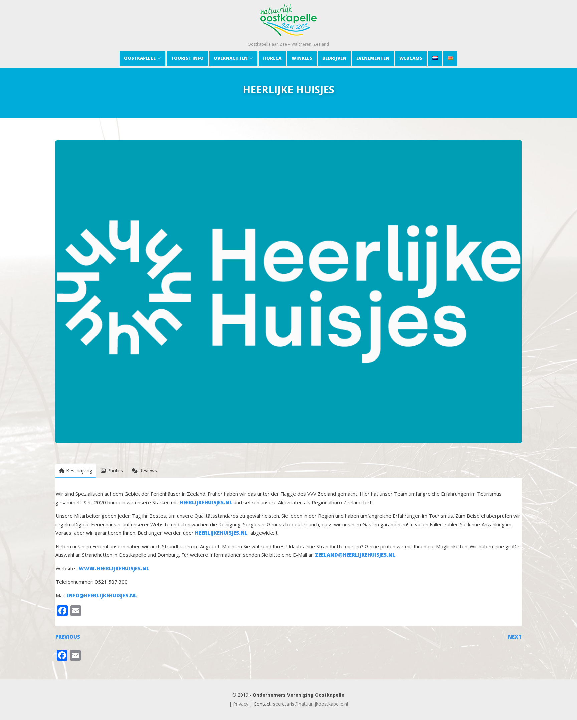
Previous (67, 636)
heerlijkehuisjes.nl (206, 502)
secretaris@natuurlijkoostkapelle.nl (310, 704)
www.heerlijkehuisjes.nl (114, 568)
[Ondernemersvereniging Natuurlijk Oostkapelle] (288, 38)
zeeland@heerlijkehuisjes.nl (355, 554)
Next (515, 636)
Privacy (240, 704)
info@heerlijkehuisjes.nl (102, 595)
